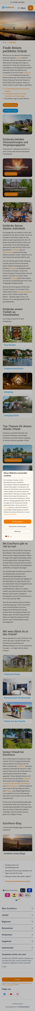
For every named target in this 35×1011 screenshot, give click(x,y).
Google (6, 507)
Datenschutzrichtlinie (10, 514)
